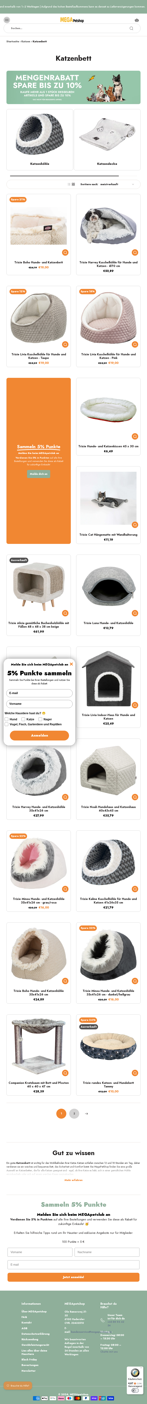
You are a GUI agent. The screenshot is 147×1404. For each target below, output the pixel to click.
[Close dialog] (71, 664)
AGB (24, 1328)
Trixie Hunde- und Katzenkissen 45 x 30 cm (108, 446)
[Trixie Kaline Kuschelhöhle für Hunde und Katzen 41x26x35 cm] (108, 862)
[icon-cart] (137, 20)
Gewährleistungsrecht (35, 1345)
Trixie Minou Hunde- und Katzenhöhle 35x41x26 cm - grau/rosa (39, 901)
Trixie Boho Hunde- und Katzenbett (38, 262)
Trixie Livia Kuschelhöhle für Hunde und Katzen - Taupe (38, 356)
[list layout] (69, 184)
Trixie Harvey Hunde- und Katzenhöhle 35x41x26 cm (38, 809)
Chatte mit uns (109, 1351)
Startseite (12, 41)
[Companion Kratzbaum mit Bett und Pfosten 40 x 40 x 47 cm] (38, 1046)
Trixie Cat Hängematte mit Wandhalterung (108, 535)
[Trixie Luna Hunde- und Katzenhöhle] (108, 586)
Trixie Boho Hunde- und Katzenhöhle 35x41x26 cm (38, 993)
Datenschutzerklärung (35, 1334)
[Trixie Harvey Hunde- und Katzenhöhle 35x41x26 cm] (38, 770)
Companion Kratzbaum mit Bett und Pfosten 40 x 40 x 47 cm (39, 1084)
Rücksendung (30, 1339)
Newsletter (28, 1371)
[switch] (135, 1390)
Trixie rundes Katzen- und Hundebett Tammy (108, 1084)
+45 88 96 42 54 (116, 1323)
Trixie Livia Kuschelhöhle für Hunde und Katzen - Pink (108, 356)
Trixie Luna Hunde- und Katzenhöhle (108, 623)
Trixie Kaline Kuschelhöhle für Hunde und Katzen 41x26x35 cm (108, 901)
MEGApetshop (79, 1394)
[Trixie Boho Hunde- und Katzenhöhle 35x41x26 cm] (38, 954)
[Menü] (141, 1369)
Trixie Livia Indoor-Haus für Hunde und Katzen (108, 717)
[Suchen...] (131, 28)
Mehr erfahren (73, 1180)
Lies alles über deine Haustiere (34, 1352)
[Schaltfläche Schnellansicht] (65, 252)
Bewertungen (30, 1365)
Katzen (25, 41)
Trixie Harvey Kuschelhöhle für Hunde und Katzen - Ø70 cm (108, 264)
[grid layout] (73, 184)
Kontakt (27, 1322)
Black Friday (29, 1359)
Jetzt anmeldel (73, 1277)
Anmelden (39, 735)
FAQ (24, 1317)
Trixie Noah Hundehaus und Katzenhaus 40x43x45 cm (108, 809)
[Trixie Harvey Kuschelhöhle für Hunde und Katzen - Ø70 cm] (108, 226)
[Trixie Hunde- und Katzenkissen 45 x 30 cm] (108, 410)
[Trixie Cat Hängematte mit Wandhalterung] (108, 498)
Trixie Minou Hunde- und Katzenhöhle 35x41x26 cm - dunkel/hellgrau (108, 993)
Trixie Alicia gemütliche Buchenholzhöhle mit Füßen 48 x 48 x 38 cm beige (38, 625)
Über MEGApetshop (34, 1311)
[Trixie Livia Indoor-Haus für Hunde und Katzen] (108, 678)
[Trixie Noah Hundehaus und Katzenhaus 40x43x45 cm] (108, 770)
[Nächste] (86, 1113)
